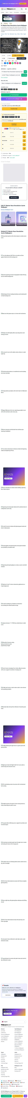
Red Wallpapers (18, 1032)
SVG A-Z (16, 1059)
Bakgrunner (20, 1086)
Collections (3, 1032)
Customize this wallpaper (15, 98)
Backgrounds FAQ (5, 1069)
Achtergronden (16, 1084)
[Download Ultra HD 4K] (24, 140)
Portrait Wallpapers (19, 1034)
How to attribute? (4, 77)
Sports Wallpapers (18, 1043)
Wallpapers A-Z (18, 1054)
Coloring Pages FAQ (5, 1076)
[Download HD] (24, 132)
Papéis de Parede (15, 1082)
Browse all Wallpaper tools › (7, 209)
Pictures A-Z (17, 1057)
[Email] (18, 63)
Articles (2, 1041)
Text (8, 34)
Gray (16, 34)
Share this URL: (4, 80)
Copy (25, 71)
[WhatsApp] (13, 63)
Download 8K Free (18, 1095)
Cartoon (2, 34)
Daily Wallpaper (4, 1039)
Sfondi (23, 1082)
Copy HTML (24, 75)
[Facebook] (5, 63)
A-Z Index (3, 1030)
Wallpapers (6, 23)
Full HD (5, 89)
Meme (10, 23)
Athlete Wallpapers (19, 1036)
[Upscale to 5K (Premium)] (24, 144)
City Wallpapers (18, 1030)
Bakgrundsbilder (6, 1082)
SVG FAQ (3, 1072)
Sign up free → (20, 995)
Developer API (18, 1071)
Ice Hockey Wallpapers (19, 1049)
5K (14, 89)
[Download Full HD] (24, 136)
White (21, 34)
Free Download (15, 94)
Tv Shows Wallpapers (19, 1048)
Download (14, 124)
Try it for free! (14, 108)
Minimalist (12, 34)
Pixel (6, 34)
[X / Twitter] (8, 63)
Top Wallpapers (4, 1037)
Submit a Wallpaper (19, 1069)
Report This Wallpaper (6, 161)
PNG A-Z (16, 1061)
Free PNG (3, 1061)
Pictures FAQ (3, 1071)
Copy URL (24, 83)
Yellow (18, 34)
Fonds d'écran (5, 1086)
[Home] (1, 23)
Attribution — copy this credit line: (8, 68)
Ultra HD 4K (10, 89)
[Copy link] (20, 63)
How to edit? (12, 157)
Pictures (3, 1057)
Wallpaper (19, 1080)
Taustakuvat (5, 1087)
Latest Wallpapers (5, 1036)
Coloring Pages (4, 1063)
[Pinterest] (10, 63)
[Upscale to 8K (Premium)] (24, 148)
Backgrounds (4, 1056)
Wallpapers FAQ (4, 1067)
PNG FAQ (3, 1074)
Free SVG (3, 1059)
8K (16, 89)
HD (1, 89)
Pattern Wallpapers (19, 1041)
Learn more (7, 995)
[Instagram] (15, 63)
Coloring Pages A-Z (19, 1063)
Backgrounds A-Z (18, 1056)
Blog (16, 1067)
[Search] (21, 9)
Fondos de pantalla (7, 1084)
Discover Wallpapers (5, 1034)
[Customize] (25, 1096)
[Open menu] (25, 9)
